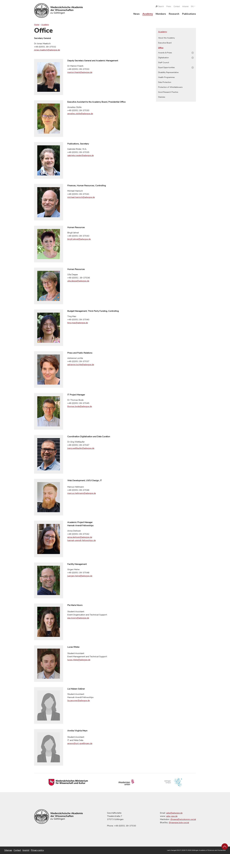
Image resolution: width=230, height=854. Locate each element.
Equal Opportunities (166, 67)
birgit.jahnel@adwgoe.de (79, 239)
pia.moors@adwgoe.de (78, 617)
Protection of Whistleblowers (170, 87)
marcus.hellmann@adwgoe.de (81, 493)
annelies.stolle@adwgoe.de (80, 113)
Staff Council (163, 62)
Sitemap (8, 850)
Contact (177, 6)
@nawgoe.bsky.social (179, 822)
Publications (189, 13)
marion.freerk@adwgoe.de (79, 72)
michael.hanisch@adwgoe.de (81, 197)
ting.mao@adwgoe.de (77, 322)
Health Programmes (166, 77)
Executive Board (164, 43)
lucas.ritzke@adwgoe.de (78, 659)
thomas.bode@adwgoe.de (79, 406)
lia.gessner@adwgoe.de (78, 700)
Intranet (185, 6)
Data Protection (164, 82)
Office (160, 47)
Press (168, 6)
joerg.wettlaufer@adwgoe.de (80, 448)
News (136, 13)
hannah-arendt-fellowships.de (81, 540)
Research (174, 13)
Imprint (25, 850)
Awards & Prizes (165, 52)
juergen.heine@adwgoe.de (79, 575)
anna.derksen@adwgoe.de (79, 537)
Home (36, 24)
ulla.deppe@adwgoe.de (78, 280)
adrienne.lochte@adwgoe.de (80, 364)
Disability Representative (168, 72)
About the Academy (166, 38)
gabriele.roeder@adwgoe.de (80, 155)
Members (161, 13)
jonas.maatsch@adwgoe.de (47, 49)
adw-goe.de (171, 816)
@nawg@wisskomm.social (183, 819)
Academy (147, 13)
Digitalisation (163, 57)
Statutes (161, 97)
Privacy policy (37, 850)
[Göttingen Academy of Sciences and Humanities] (58, 10)
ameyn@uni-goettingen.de (79, 743)
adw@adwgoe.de (174, 813)
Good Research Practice (168, 92)
